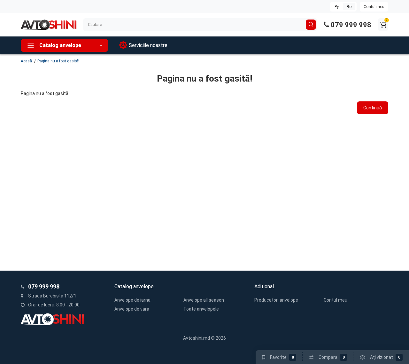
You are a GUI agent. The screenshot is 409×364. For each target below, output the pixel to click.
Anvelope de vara (131, 309)
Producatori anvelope (276, 300)
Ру (337, 6)
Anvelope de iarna (132, 300)
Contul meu (374, 6)
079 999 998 (350, 25)
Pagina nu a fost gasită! (58, 61)
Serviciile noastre (148, 45)
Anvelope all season (203, 300)
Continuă (372, 107)
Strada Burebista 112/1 (51, 295)
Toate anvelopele (201, 309)
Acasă (26, 61)
